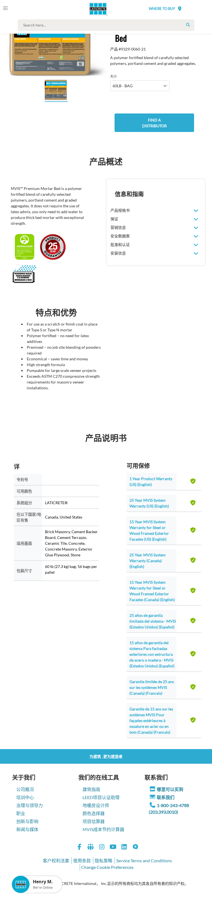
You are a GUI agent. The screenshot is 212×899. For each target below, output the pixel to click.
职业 (20, 813)
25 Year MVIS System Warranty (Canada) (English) (147, 560)
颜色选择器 (94, 813)
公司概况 (25, 789)
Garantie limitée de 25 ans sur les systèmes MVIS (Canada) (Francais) (151, 687)
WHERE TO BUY (162, 8)
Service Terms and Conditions (144, 860)
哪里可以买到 (170, 789)
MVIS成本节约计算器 (103, 829)
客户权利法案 (56, 860)
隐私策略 (103, 860)
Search (188, 24)
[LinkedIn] (124, 847)
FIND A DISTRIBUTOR (154, 123)
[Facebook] (79, 847)
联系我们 (165, 797)
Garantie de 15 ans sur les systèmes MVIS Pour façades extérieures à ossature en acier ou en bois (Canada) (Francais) (151, 720)
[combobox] (107, 25)
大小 (113, 76)
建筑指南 (91, 789)
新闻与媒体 (27, 829)
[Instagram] (102, 847)
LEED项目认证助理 (101, 797)
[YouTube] (113, 847)
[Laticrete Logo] (95, 9)
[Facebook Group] (91, 847)
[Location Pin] (179, 8)
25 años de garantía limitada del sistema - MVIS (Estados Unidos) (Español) (152, 621)
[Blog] (135, 847)
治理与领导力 (29, 805)
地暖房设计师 (96, 805)
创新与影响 (27, 821)
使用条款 (82, 860)
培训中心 (25, 797)
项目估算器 (94, 821)
